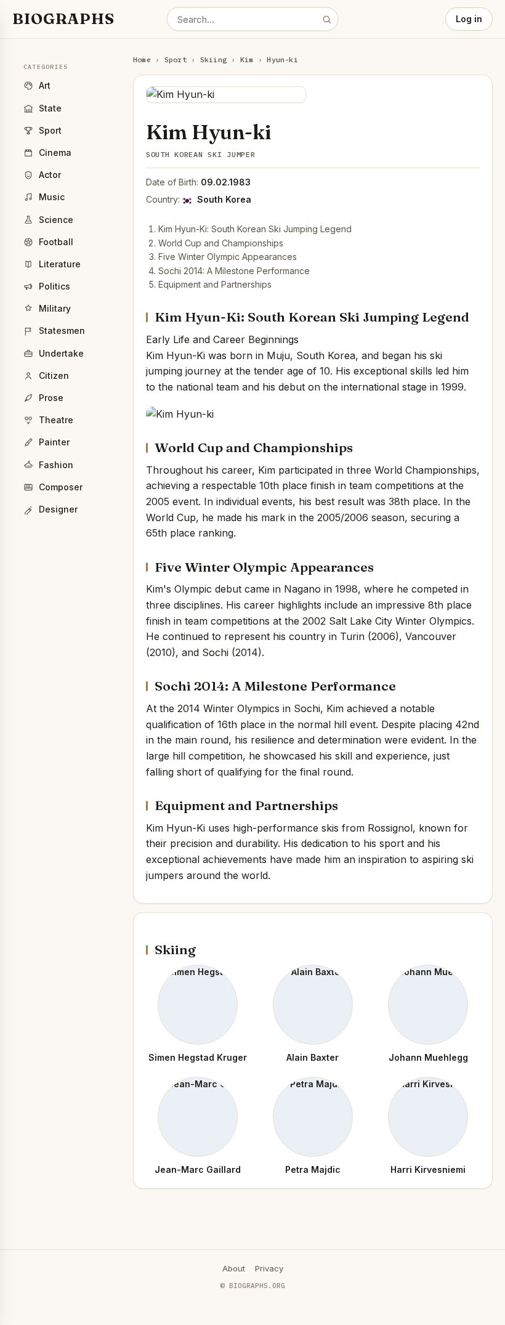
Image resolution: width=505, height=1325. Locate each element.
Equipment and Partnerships (215, 284)
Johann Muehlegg (428, 1057)
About (233, 1268)
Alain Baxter (312, 1057)
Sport (175, 59)
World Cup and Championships (220, 243)
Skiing (213, 59)
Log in (469, 19)
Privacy (269, 1268)
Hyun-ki (282, 59)
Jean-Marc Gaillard (198, 1169)
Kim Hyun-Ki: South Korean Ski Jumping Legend (255, 229)
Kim (247, 59)
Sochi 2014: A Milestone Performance (234, 270)
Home (142, 59)
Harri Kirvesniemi (428, 1169)
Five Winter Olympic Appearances (227, 256)
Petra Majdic (313, 1169)
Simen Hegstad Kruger (197, 1057)
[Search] (326, 19)
